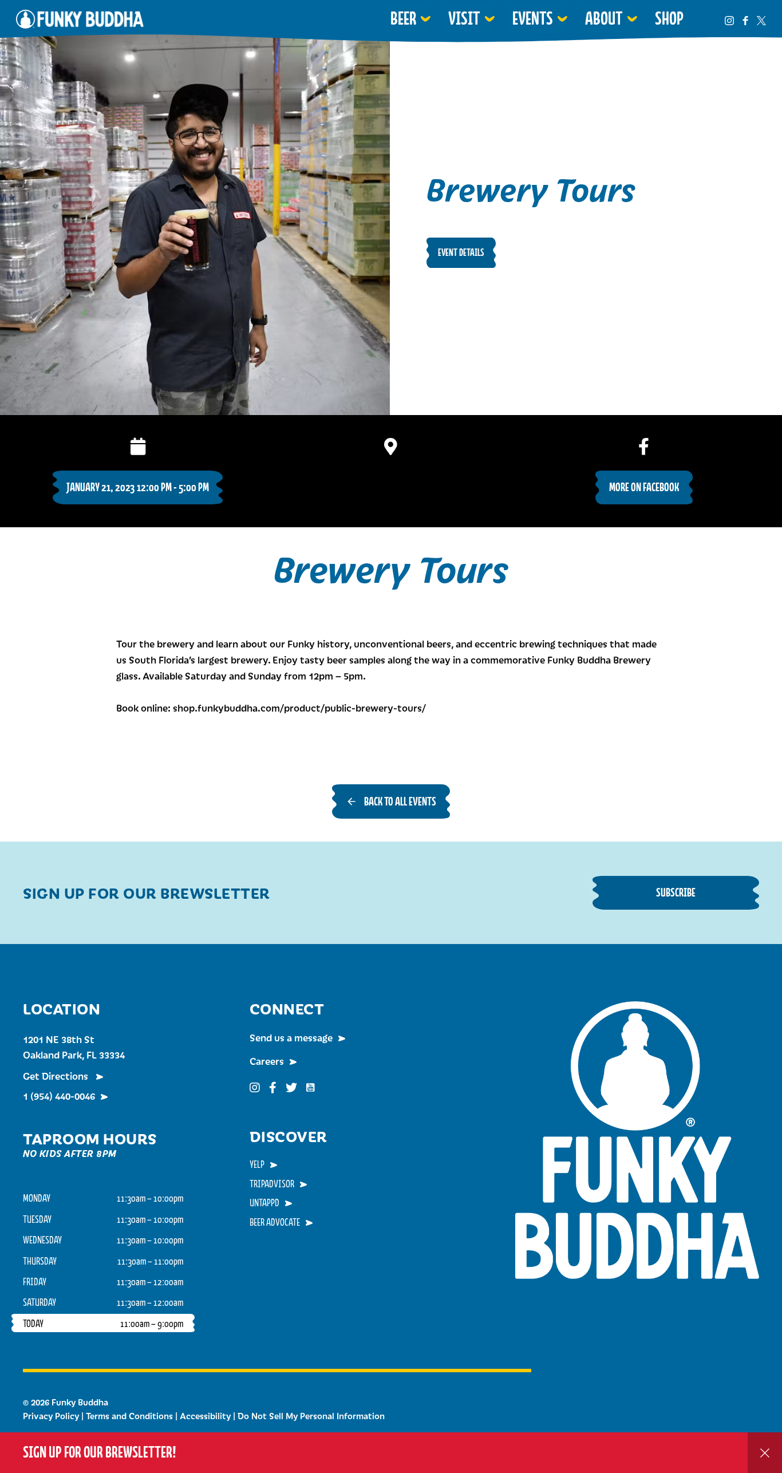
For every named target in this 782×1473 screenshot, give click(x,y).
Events (532, 18)
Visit (464, 18)
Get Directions (56, 1076)
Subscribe (676, 892)
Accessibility (205, 1415)
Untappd (264, 1202)
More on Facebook (644, 487)
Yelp (257, 1164)
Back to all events (400, 801)
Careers (267, 1061)
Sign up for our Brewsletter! (99, 1452)
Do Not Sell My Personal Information (311, 1415)
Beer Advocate (275, 1221)
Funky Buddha (80, 19)
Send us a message (291, 1037)
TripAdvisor (272, 1183)
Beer (403, 18)
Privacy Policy (51, 1415)
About (604, 18)
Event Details (461, 252)
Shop (669, 18)
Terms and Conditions (129, 1415)
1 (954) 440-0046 (59, 1096)
